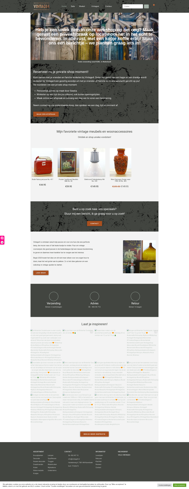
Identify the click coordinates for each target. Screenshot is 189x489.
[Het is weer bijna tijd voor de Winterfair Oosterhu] (78, 377)
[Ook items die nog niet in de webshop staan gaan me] (110, 410)
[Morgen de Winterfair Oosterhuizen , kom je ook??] (143, 345)
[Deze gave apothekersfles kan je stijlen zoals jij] (110, 377)
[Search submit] (146, 6)
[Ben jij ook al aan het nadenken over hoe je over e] (143, 377)
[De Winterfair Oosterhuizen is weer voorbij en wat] (46, 345)
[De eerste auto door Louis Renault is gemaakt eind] (78, 410)
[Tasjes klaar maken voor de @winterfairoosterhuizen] (110, 345)
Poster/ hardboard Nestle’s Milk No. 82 (68, 180)
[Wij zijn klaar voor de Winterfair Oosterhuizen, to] (78, 345)
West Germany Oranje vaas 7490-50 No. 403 (120, 180)
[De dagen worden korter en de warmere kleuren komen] (46, 410)
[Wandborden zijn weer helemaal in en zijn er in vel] (143, 410)
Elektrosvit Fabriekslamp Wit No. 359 (94, 180)
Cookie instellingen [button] (165, 485)
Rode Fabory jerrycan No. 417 (42, 179)
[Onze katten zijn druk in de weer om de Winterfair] (46, 377)
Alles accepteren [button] (179, 485)
